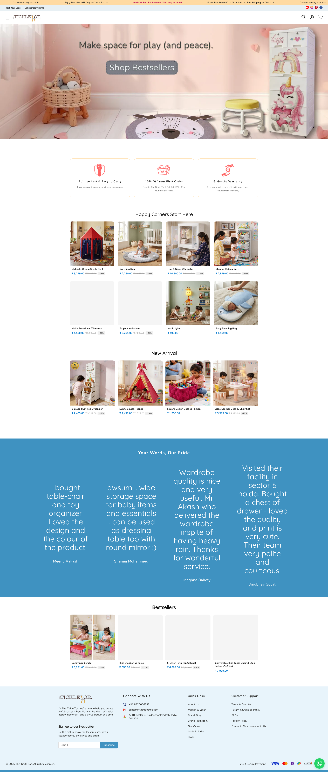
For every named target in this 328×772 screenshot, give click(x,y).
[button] (303, 18)
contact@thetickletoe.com (143, 709)
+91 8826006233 (139, 704)
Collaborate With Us (34, 7)
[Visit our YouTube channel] (307, 7)
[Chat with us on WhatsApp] (319, 763)
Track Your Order (13, 7)
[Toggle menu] (7, 18)
